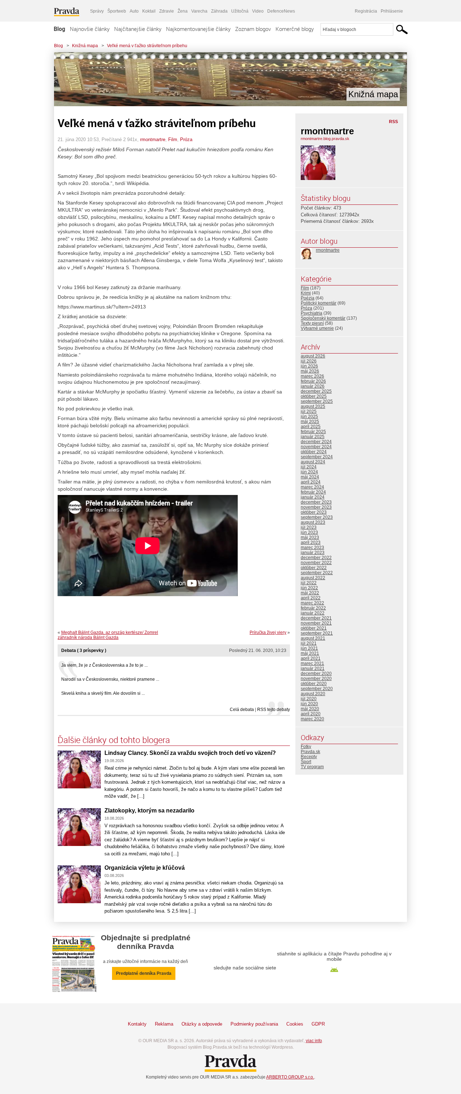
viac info (314, 1040)
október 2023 (314, 512)
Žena (183, 11)
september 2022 (317, 572)
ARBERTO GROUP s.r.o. (290, 1077)
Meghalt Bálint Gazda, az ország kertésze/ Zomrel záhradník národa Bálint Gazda (108, 635)
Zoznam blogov (253, 28)
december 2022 (316, 557)
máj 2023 (310, 537)
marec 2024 (312, 487)
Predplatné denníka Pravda (143, 973)
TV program (312, 766)
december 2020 (316, 673)
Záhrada (219, 11)
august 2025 (313, 406)
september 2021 (317, 633)
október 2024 (314, 451)
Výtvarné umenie (317, 328)
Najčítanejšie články (137, 28)
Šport (306, 761)
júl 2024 (309, 466)
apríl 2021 (311, 658)
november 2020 (316, 678)
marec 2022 (312, 602)
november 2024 (316, 446)
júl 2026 (309, 361)
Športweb (116, 11)
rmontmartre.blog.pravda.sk (325, 138)
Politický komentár (318, 303)
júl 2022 (309, 582)
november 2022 (316, 562)
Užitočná (240, 11)
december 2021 (316, 618)
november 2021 (316, 623)
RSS (393, 121)
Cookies (294, 1024)
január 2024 (313, 497)
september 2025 (317, 401)
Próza (186, 139)
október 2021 (314, 628)
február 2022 (313, 608)
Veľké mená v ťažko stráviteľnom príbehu (147, 45)
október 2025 (314, 396)
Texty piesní (312, 323)
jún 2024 (309, 471)
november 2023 (316, 507)
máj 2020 (310, 708)
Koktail (149, 11)
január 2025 (313, 436)
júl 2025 (309, 411)
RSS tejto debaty (273, 709)
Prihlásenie (392, 11)
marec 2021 (312, 663)
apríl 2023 (311, 542)
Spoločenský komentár (323, 318)
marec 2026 (312, 376)
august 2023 (313, 522)
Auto (134, 11)
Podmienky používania (254, 1024)
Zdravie (166, 11)
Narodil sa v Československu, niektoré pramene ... (110, 679)
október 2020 (314, 683)
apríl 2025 (311, 426)
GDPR (318, 1024)
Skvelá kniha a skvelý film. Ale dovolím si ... (103, 693)
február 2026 (313, 381)
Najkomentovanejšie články (198, 28)
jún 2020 (309, 703)
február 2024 (313, 492)
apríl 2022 (311, 597)
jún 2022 (309, 587)
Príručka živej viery (268, 632)
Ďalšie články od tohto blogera (114, 740)
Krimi (306, 293)
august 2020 (313, 693)
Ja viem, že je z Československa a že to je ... (104, 665)
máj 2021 (310, 653)
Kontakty (137, 1024)
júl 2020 (309, 698)
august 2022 (313, 577)
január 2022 (313, 613)
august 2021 (313, 638)
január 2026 (313, 386)
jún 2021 (309, 648)
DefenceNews (281, 11)
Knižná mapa (85, 45)
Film (172, 139)
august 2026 (313, 356)
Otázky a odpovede (202, 1024)
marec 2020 (312, 718)
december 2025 (316, 391)
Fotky (306, 746)
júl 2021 (309, 643)
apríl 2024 (311, 482)
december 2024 (316, 441)
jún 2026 (309, 366)
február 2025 (313, 431)
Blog (59, 29)
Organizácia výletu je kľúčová (144, 868)
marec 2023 (312, 547)
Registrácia (366, 11)
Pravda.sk (310, 751)
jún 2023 (309, 532)
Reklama (164, 1024)
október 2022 (314, 567)
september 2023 (317, 517)
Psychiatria (311, 313)
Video (258, 11)
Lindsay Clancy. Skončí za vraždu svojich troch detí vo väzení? (190, 753)
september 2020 (317, 688)
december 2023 (316, 502)
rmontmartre (152, 139)
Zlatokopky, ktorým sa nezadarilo (149, 810)
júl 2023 (309, 527)
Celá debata (242, 709)
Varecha (199, 11)
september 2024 (317, 456)
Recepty (309, 756)
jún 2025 (309, 416)
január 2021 (313, 668)
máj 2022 (310, 592)
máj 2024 (310, 477)
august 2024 (313, 461)
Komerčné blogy (295, 28)
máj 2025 (310, 421)
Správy (97, 11)
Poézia (307, 298)
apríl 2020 (311, 713)
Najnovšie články (89, 28)
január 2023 (313, 552)
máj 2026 (310, 371)
